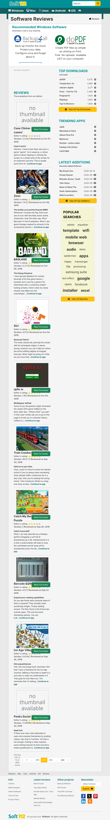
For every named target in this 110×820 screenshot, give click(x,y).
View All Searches (79, 299)
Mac (19, 774)
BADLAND (20, 259)
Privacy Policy (13, 799)
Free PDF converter (64, 791)
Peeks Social (22, 716)
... (56, 760)
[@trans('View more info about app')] (32, 114)
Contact (11, 784)
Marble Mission (39, 798)
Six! (16, 325)
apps (83, 256)
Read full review (41, 129)
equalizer (83, 224)
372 (50, 760)
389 (62, 760)
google (83, 278)
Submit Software (14, 791)
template (71, 230)
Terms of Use (13, 796)
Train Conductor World (28, 452)
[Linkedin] (83, 803)
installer (70, 290)
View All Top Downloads (79, 109)
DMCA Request (14, 788)
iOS (39, 774)
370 (37, 760)
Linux (25, 774)
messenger (81, 261)
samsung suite (76, 272)
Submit (87, 789)
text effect (68, 278)
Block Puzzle (39, 784)
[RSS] (90, 803)
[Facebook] (83, 798)
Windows (12, 774)
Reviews (46, 774)
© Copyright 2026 (34, 817)
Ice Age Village (24, 650)
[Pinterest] (95, 798)
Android (33, 774)
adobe (70, 224)
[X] (89, 798)
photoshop (80, 266)
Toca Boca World (40, 788)
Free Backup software (65, 796)
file (68, 266)
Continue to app (34, 163)
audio (71, 249)
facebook (81, 284)
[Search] (98, 3)
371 (44, 760)
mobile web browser (76, 240)
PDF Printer (61, 788)
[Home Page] (18, 5)
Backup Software (64, 784)
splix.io (18, 389)
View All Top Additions (79, 201)
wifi (85, 230)
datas (82, 249)
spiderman (70, 255)
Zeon (17, 196)
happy (68, 261)
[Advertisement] (38, 80)
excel (85, 290)
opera (68, 284)
